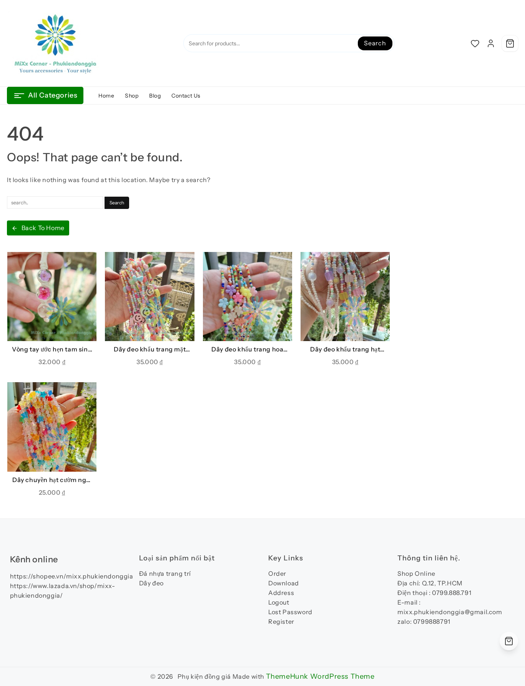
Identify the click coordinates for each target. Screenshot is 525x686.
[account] (490, 43)
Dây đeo (151, 583)
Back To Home (43, 228)
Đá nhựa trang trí (165, 573)
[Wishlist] (475, 43)
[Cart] (510, 43)
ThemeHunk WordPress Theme (320, 676)
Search (375, 43)
